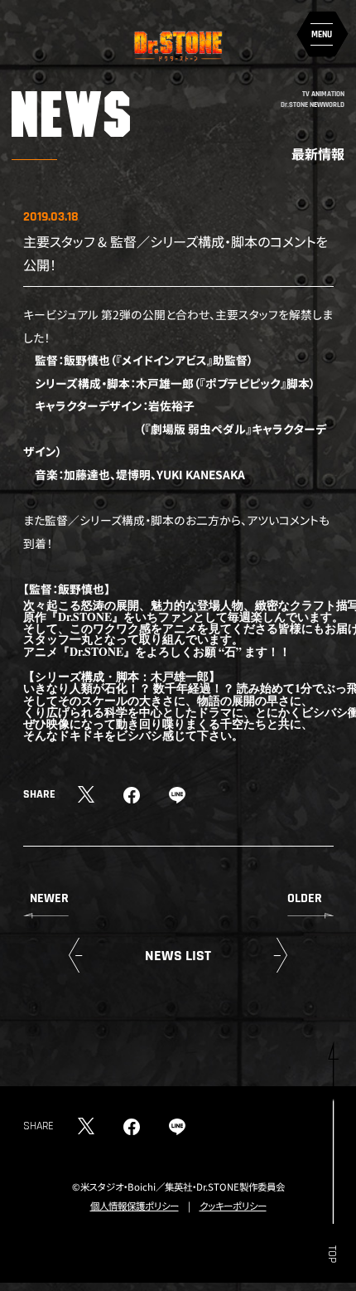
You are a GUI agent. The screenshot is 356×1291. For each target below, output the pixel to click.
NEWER (49, 898)
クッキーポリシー (233, 1205)
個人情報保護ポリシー (134, 1205)
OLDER (304, 898)
